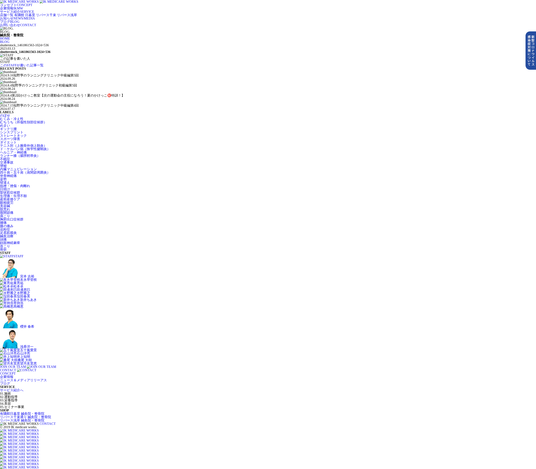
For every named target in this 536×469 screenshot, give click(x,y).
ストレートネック (13, 135)
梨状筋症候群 (10, 192)
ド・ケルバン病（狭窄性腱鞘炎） (25, 149)
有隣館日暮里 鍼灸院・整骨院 (22, 413)
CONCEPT (16, 5)
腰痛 (3, 222)
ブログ (5, 383)
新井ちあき (28, 300)
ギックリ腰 (8, 129)
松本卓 (18, 286)
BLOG (9, 21)
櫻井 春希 (27, 326)
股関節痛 (6, 212)
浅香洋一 (27, 346)
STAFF (18, 256)
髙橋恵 (18, 306)
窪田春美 (23, 296)
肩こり (5, 216)
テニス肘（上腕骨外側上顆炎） (23, 145)
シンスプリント (11, 132)
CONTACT (18, 25)
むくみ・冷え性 (11, 119)
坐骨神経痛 (8, 176)
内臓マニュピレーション (18, 169)
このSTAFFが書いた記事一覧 (22, 65)
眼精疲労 (6, 202)
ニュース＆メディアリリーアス (23, 380)
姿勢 (3, 179)
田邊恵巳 (23, 289)
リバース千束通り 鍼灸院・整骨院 (25, 417)
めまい (5, 125)
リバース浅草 (67, 15)
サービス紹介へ (11, 390)
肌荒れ (5, 209)
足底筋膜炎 (8, 232)
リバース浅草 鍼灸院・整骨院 (22, 420)
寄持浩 (18, 303)
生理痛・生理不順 (13, 196)
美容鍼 (5, 206)
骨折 (3, 249)
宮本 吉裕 (27, 276)
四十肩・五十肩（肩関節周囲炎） (25, 172)
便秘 (3, 166)
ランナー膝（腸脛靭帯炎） (20, 155)
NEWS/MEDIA (17, 18)
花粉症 (5, 229)
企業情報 (6, 377)
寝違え (5, 182)
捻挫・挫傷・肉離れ (15, 186)
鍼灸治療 (6, 236)
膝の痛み (6, 226)
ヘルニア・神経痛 (13, 152)
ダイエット (8, 142)
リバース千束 (46, 15)
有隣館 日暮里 (24, 15)
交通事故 (6, 162)
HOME (5, 38)
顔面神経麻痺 (10, 243)
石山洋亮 (23, 353)
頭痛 (3, 239)
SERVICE (17, 11)
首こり (5, 246)
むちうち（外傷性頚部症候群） (23, 122)
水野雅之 (23, 293)
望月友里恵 (28, 363)
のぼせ (5, 115)
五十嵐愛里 (28, 350)
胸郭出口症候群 (11, 219)
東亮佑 (18, 283)
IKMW (11, 8)
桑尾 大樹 (25, 360)
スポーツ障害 (10, 139)
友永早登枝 (28, 279)
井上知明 (23, 356)
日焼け (5, 189)
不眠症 (5, 159)
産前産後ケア (10, 199)
